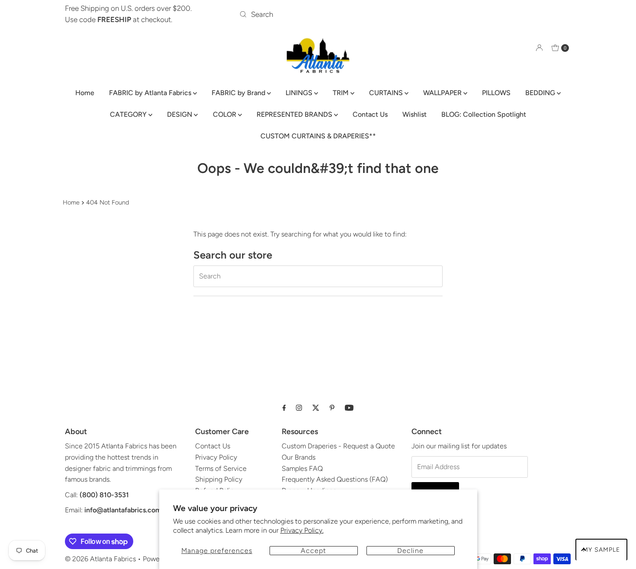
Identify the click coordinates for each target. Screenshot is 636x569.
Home (84, 93)
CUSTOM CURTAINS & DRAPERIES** (318, 136)
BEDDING (541, 93)
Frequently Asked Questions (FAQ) (335, 479)
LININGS (300, 93)
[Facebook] (284, 407)
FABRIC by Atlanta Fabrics (151, 93)
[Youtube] (349, 407)
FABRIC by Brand (239, 93)
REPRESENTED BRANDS (295, 114)
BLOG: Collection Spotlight (483, 114)
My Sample (601, 549)
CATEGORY (129, 114)
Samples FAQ (302, 468)
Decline (410, 551)
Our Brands (298, 457)
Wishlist (414, 114)
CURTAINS (387, 93)
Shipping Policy (218, 479)
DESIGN (180, 114)
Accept (313, 551)
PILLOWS (496, 93)
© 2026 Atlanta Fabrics (100, 559)
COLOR (225, 114)
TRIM (341, 93)
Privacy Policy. (302, 530)
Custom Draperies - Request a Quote (338, 446)
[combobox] (318, 14)
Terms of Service (221, 468)
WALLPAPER (443, 93)
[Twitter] (315, 407)
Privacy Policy (216, 457)
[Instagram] (299, 407)
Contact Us (370, 114)
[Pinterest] (332, 407)
